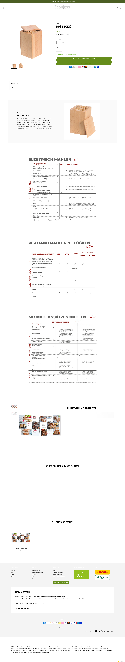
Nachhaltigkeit (46, 7)
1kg (59, 42)
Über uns (77, 7)
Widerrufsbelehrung (57, 574)
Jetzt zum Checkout (84, 63)
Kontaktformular (36, 570)
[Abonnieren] (43, 603)
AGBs (54, 570)
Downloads (34, 574)
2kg (63, 42)
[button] (121, 661)
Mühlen (94, 7)
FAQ (33, 576)
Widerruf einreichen (61, 582)
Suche (33, 578)
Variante (59, 39)
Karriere (13, 576)
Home (57, 23)
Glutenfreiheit (33, 7)
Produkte (13, 570)
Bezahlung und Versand (37, 572)
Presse (12, 574)
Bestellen (23, 494)
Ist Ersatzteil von (15, 87)
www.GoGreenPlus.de (43, 652)
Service (85, 7)
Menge (58, 47)
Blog (12, 572)
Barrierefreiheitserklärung (59, 576)
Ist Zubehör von (15, 83)
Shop (23, 7)
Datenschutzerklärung (58, 572)
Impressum (55, 578)
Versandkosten (67, 34)
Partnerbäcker (105, 7)
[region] (31, 42)
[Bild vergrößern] (40, 405)
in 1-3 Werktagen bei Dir (70, 54)
